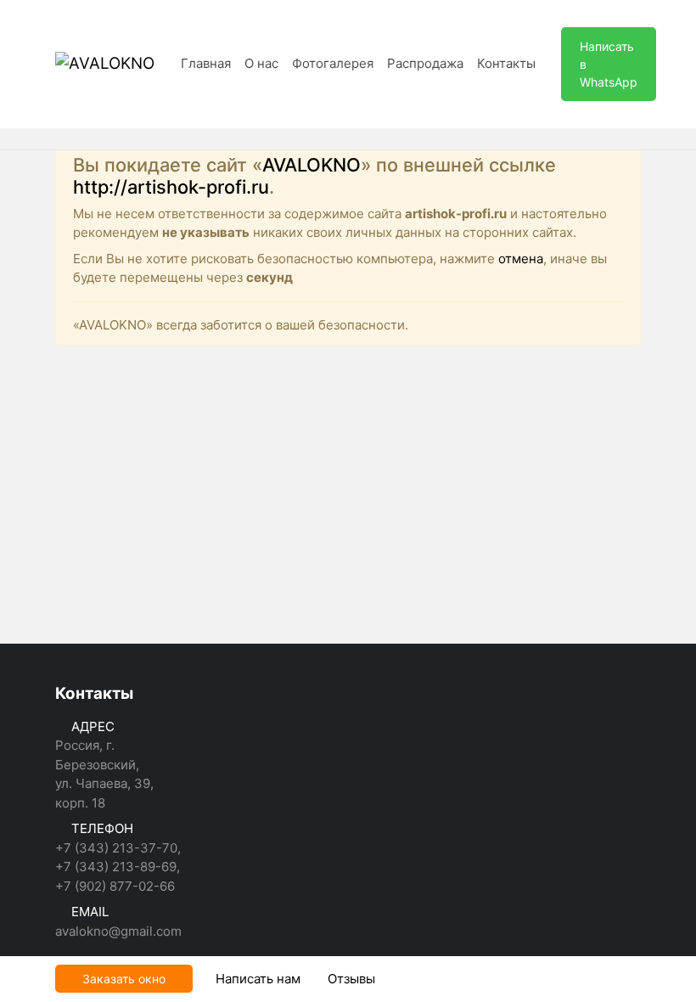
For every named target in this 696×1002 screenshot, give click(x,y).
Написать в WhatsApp (608, 64)
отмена (520, 258)
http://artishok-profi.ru (171, 187)
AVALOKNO (311, 165)
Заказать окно (124, 978)
